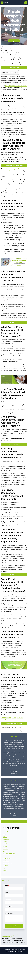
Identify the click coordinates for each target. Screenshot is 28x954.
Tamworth (5, 870)
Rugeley (14, 717)
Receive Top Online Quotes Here (14, 723)
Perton (4, 856)
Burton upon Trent (7, 863)
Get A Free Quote (14, 821)
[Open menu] (25, 2)
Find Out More (14, 322)
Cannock (3, 719)
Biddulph (5, 873)
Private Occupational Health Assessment (16, 85)
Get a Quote (13, 41)
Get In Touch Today (14, 67)
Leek (4, 868)
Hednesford (20, 717)
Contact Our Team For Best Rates (14, 165)
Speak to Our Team (14, 444)
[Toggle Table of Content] (15, 72)
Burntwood (5, 848)
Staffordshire (4, 717)
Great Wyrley (6, 844)
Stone (9, 717)
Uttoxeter (5, 846)
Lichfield (5, 851)
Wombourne (6, 860)
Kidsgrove (5, 865)
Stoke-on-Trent (7, 858)
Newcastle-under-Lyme (9, 853)
